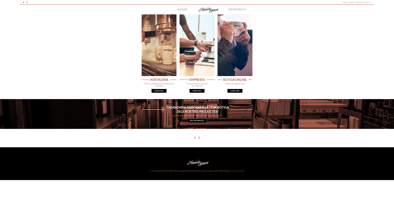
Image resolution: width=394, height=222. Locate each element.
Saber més (159, 91)
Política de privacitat (190, 171)
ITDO (243, 171)
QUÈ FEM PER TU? (237, 9)
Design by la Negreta (224, 171)
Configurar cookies (213, 171)
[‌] (23, 2)
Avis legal (181, 171)
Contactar (351, 2)
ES (370, 2)
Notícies (344, 2)
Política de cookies (202, 171)
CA (366, 2)
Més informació (197, 120)
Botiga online (359, 2)
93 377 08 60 (168, 171)
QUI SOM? (182, 9)
